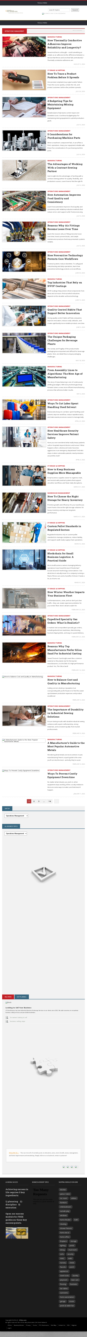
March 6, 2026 (80, 544)
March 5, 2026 (80, 582)
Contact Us (61, 1325)
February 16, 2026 (78, 670)
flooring (63, 1284)
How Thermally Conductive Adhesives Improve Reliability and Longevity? (64, 44)
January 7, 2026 (79, 794)
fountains (73, 1284)
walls (70, 1258)
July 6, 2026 (81, 125)
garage (62, 1301)
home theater (65, 1220)
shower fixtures (66, 1228)
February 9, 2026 (79, 700)
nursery (63, 1263)
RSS (68, 1325)
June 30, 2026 (80, 273)
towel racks (64, 1275)
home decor (64, 1233)
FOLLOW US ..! (14, 1153)
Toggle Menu (42, 3)
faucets (63, 1267)
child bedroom (65, 1207)
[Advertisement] (43, 930)
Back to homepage (77, 30)
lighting (63, 1245)
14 (50, 801)
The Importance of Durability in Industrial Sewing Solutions (65, 713)
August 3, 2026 (79, 64)
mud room (73, 1250)
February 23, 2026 (78, 610)
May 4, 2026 (81, 394)
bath (76, 1220)
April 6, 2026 (80, 460)
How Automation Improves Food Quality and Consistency (64, 198)
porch (72, 1267)
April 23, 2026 (80, 421)
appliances (64, 1271)
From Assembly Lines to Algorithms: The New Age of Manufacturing (65, 374)
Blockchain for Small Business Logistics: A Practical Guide (60, 557)
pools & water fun (67, 1306)
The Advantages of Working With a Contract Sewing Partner (64, 167)
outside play (64, 1211)
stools (71, 1301)
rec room (63, 1198)
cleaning (63, 1224)
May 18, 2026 (80, 360)
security (70, 1254)
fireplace (63, 1241)
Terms (35, 1325)
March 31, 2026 (79, 487)
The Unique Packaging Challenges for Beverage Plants (62, 340)
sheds (72, 1263)
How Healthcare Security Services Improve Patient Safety (63, 434)
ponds (72, 1245)
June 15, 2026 (80, 300)
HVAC (62, 1258)
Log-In (9, 1328)
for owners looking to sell (18, 1017)
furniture (63, 1202)
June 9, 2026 (80, 327)
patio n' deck (65, 1194)
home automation (67, 1297)
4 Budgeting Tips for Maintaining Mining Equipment (60, 104)
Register (74, 1325)
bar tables (64, 1288)
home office (64, 1237)
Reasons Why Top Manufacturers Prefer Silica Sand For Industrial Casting (64, 650)
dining (62, 1250)
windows (63, 1215)
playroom (63, 1280)
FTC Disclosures (44, 1325)
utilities (73, 1198)
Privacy (28, 1325)
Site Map (53, 1325)
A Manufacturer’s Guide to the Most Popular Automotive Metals (66, 746)
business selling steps (17, 1021)
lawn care (75, 1280)
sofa (62, 1254)
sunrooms (64, 1293)
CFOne (10, 1325)
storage (73, 1241)
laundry (75, 1275)
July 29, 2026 (80, 91)
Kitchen (63, 1190)
